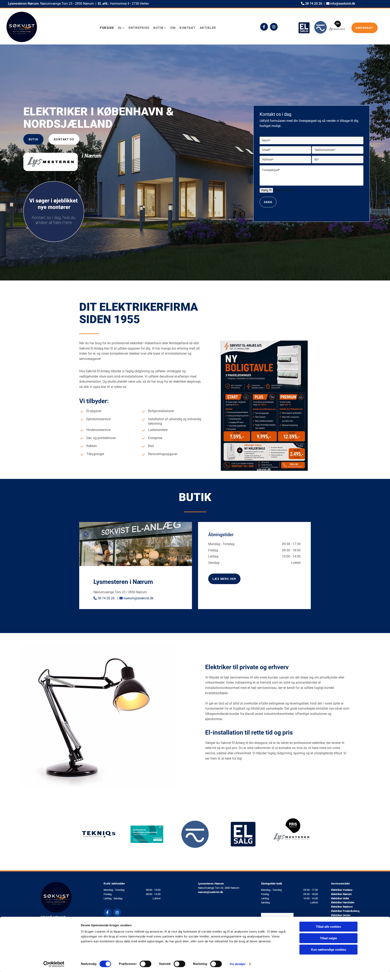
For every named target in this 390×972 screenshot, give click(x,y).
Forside (107, 28)
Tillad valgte (328, 938)
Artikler (208, 28)
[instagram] (274, 27)
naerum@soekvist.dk (138, 598)
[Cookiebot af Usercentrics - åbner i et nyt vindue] (54, 964)
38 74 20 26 (313, 3)
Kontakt (188, 28)
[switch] (145, 964)
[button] (364, 28)
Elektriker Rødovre (342, 906)
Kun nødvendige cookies (328, 949)
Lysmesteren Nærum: (23, 3)
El (120, 28)
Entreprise (139, 28)
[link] (123, 28)
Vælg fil (266, 190)
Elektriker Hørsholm (342, 902)
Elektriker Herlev (341, 915)
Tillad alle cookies (328, 926)
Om (173, 28)
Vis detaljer (238, 964)
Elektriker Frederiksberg (345, 910)
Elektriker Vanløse (341, 889)
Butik (158, 28)
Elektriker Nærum (341, 894)
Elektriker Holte (340, 898)
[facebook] (264, 27)
